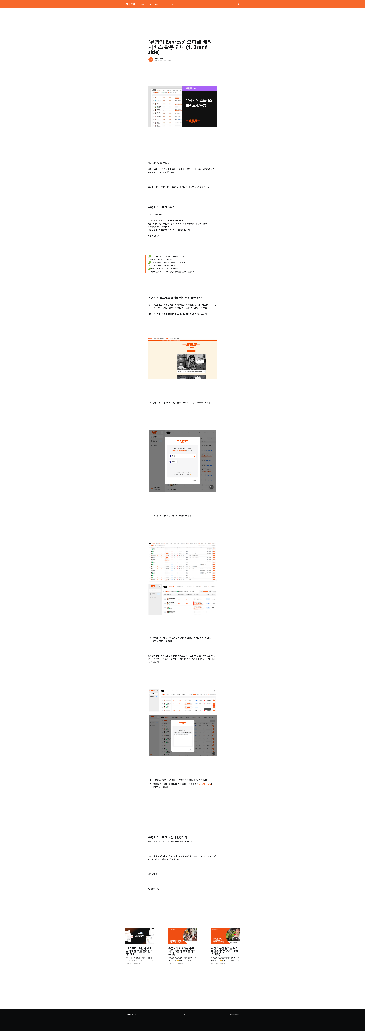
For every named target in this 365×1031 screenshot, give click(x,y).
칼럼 (150, 4)
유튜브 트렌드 (170, 4)
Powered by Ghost (234, 1014)
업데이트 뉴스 (159, 4)
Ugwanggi (159, 58)
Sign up (183, 1014)
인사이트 (143, 4)
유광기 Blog (128, 1014)
